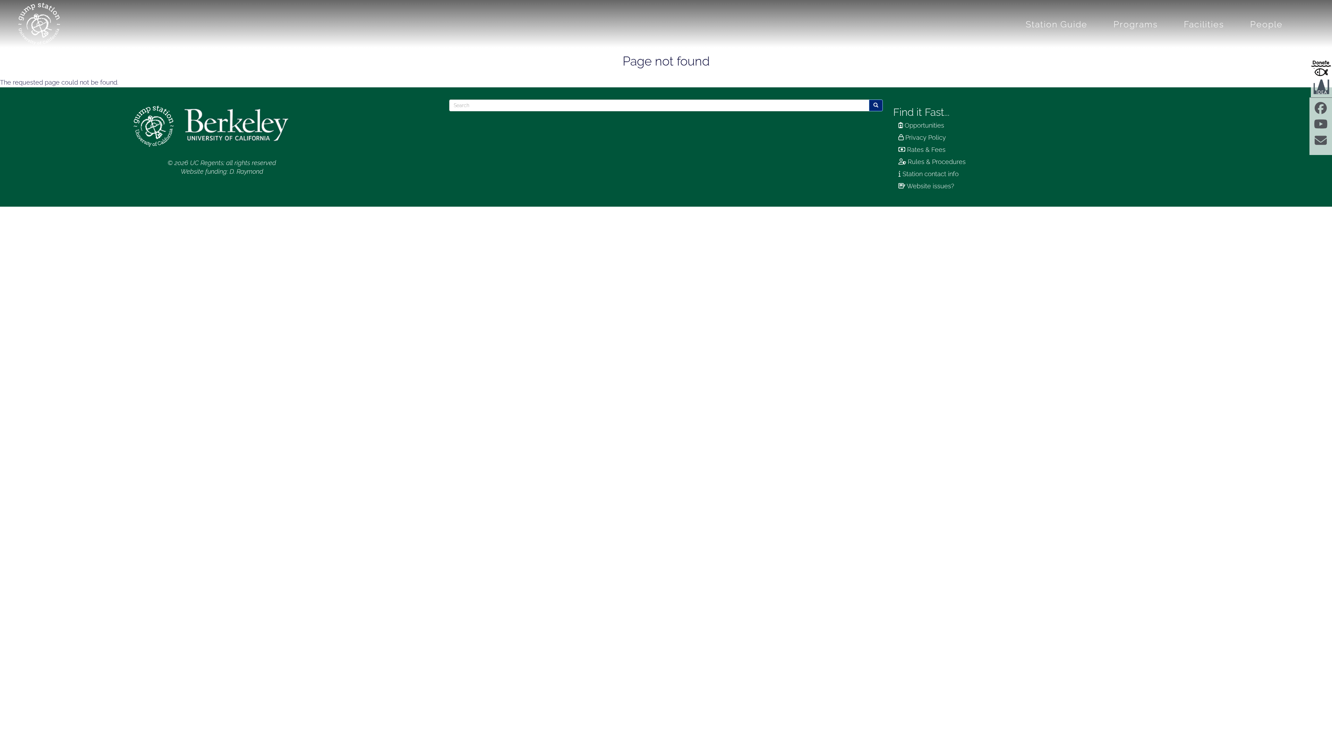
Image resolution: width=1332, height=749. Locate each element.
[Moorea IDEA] (1321, 86)
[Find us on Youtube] (1320, 126)
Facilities (1204, 24)
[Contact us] (1321, 142)
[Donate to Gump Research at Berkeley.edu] (1321, 68)
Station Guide (1056, 24)
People (1266, 24)
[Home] (41, 24)
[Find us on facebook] (1321, 110)
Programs (1135, 24)
